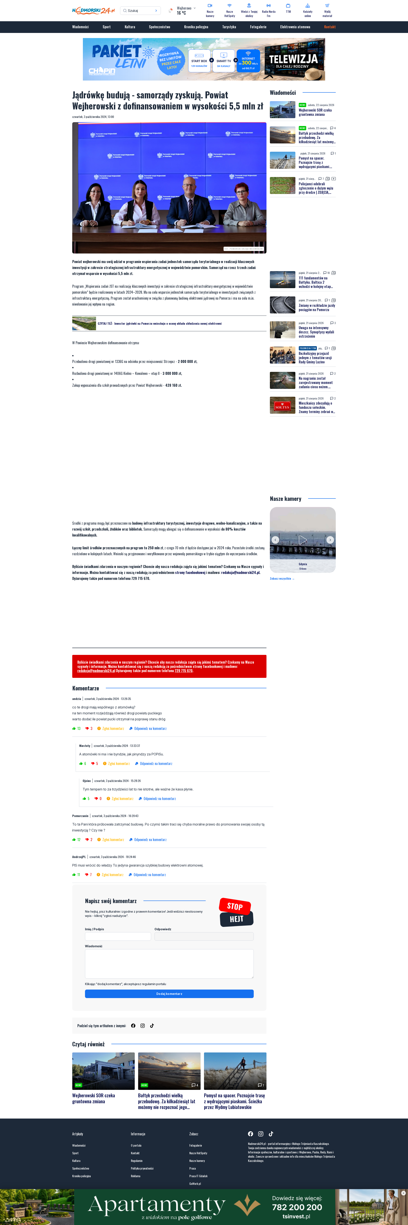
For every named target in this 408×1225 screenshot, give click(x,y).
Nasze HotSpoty (198, 1153)
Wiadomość (93, 946)
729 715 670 (184, 670)
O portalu (136, 1145)
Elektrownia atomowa (295, 26)
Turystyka (229, 26)
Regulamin (136, 1160)
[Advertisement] (169, 618)
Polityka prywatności (142, 1168)
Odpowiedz (162, 929)
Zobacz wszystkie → (282, 578)
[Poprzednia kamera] (275, 540)
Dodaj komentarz (169, 994)
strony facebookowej (190, 572)
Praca (192, 1168)
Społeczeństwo (159, 26)
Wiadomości (80, 26)
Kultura (130, 26)
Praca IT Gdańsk (198, 1176)
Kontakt (330, 26)
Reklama (135, 1176)
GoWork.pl (195, 1183)
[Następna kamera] (330, 540)
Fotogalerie (258, 26)
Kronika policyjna (196, 26)
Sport (107, 26)
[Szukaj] (156, 10)
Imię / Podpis (94, 929)
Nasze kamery (197, 1160)
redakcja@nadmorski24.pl (240, 572)
